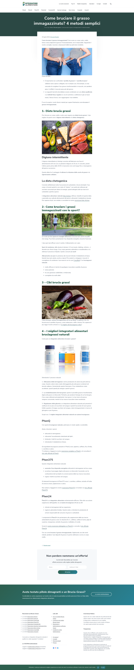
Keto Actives (67, 196)
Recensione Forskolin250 (33, 624)
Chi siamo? (55, 637)
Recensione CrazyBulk (33, 630)
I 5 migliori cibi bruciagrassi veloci (71, 325)
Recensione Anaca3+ (32, 631)
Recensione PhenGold (33, 620)
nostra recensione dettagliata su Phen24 (60, 526)
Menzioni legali (57, 641)
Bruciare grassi (47, 545)
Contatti (55, 639)
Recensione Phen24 (32, 618)
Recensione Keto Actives (33, 628)
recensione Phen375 (68, 488)
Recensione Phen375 (33, 622)
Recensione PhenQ (32, 616)
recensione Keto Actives (82, 200)
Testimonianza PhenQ (34, 646)
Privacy (55, 643)
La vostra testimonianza (102, 594)
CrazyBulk (77, 260)
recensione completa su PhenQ (70, 451)
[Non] (132, 667)
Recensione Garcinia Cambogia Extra (37, 626)
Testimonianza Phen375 (34, 648)
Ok (98, 667)
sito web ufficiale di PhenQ (50, 453)
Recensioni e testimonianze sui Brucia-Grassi (59, 626)
